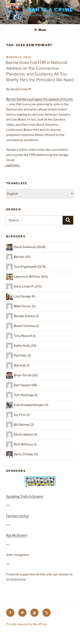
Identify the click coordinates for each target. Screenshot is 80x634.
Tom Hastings (24, 395)
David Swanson (25, 247)
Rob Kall (19, 365)
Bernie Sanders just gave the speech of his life (39, 99)
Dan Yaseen (22, 385)
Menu (42, 29)
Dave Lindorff (24, 286)
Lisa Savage (22, 296)
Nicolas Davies (24, 316)
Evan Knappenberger (29, 405)
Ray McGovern (16, 535)
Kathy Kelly (22, 346)
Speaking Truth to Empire (24, 496)
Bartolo (19, 257)
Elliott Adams (23, 434)
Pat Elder (20, 355)
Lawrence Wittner (27, 276)
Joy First (20, 415)
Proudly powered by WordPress (26, 624)
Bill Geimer (22, 425)
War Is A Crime (49, 10)
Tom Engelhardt (25, 267)
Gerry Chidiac (23, 454)
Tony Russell (23, 336)
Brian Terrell (22, 375)
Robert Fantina (24, 326)
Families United (17, 516)
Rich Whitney (23, 444)
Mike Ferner (22, 306)
